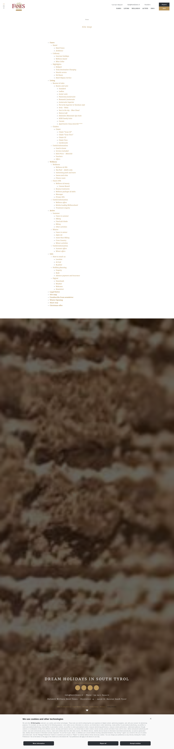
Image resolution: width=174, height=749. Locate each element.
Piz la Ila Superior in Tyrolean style (72, 105)
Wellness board (61, 59)
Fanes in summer (62, 216)
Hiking (58, 219)
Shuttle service (61, 72)
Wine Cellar (60, 62)
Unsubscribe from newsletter (61, 297)
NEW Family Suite (65, 118)
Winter (55, 230)
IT (4, 8)
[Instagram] (83, 687)
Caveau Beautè (64, 186)
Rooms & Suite (58, 83)
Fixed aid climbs (62, 221)
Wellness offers (61, 202)
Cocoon (61, 121)
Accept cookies (135, 743)
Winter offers (60, 251)
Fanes (118, 8)
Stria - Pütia (63, 108)
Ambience (59, 51)
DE (4, 6)
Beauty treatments (63, 189)
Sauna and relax (62, 175)
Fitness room (60, 178)
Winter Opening (56, 300)
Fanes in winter (61, 232)
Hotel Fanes (60, 48)
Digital (55, 278)
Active (145, 8)
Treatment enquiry (63, 208)
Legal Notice (55, 292)
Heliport (59, 67)
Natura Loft (63, 113)
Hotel (55, 45)
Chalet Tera (63, 140)
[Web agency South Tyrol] (87, 710)
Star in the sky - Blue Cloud (69, 110)
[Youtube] (90, 687)
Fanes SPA (57, 181)
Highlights (57, 64)
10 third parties (35, 723)
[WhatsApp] (153, 5)
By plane (59, 265)
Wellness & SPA (61, 167)
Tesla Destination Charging (66, 70)
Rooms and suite (62, 86)
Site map (53, 295)
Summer (56, 213)
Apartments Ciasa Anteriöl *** (70, 124)
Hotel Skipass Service (63, 78)
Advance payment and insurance (68, 276)
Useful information (60, 146)
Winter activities (62, 243)
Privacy (102, 706)
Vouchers (59, 156)
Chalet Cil (62, 137)
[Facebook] (77, 687)
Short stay (54, 303)
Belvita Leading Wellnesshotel (67, 205)
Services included (62, 151)
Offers (58, 159)
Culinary (56, 53)
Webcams (59, 286)
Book (58, 273)
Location (59, 259)
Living (126, 8)
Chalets (56, 127)
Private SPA (60, 197)
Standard (62, 89)
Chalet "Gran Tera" (66, 135)
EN (4, 4)
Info (152, 8)
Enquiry (59, 270)
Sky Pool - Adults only (64, 170)
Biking (58, 224)
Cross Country (61, 240)
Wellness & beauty (62, 183)
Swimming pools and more (66, 173)
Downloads (60, 281)
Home (87, 19)
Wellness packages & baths (66, 192)
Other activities (61, 227)
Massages (59, 194)
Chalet (58, 129)
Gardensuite (63, 143)
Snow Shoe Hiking (62, 238)
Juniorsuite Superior (66, 102)
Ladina (61, 91)
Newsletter (60, 289)
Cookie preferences (111, 706)
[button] (150, 718)
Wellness (136, 8)
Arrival (58, 262)
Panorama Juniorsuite (67, 97)
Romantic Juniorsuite (67, 99)
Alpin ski (59, 235)
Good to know (61, 148)
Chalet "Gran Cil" (65, 132)
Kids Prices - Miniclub (64, 154)
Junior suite (63, 94)
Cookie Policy (94, 706)
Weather (59, 284)
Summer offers (61, 248)
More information (39, 743)
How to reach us (59, 257)
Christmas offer (56, 305)
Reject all (103, 743)
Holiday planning (60, 267)
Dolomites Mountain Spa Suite (70, 116)
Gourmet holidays (62, 56)
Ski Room (59, 75)
